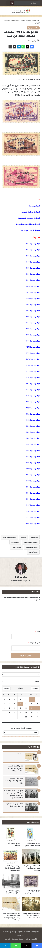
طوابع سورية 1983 (33, 420)
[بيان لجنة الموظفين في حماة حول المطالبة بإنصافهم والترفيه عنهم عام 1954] (11, 904)
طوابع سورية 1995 (33, 493)
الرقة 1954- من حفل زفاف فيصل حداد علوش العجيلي (31, 868)
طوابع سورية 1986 (33, 438)
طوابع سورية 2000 (32, 523)
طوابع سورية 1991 (33, 468)
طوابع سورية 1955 (33, 249)
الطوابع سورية (34, 206)
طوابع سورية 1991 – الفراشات (13, 844)
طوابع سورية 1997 (33, 505)
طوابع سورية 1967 (33, 323)
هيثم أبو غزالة (32, 41)
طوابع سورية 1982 (33, 414)
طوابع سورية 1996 (32, 499)
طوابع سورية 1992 (33, 474)
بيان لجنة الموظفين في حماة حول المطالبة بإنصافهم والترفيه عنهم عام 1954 (11, 916)
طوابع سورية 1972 (33, 353)
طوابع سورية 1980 (33, 402)
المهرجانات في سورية (30, 542)
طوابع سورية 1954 (33, 243)
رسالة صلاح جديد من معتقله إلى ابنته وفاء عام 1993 (14, 781)
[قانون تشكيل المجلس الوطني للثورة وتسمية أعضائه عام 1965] (31, 769)
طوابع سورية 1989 (33, 456)
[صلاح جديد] (31, 757)
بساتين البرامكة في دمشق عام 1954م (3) (13, 891)
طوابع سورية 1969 (33, 335)
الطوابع (23, 537)
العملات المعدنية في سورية (29, 218)
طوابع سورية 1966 (33, 316)
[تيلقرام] (19, 46)
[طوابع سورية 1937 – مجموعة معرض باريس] (31, 881)
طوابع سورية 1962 (33, 292)
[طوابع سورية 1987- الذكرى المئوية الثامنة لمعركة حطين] (11, 856)
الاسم (37, 631)
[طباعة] (10, 46)
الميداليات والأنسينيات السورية (28, 224)
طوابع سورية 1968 (33, 329)
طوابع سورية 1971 (33, 347)
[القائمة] (3, 12)
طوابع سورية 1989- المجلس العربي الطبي (32, 844)
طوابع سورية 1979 (33, 395)
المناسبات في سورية (9, 537)
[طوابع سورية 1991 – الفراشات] (11, 834)
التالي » (6, 688)
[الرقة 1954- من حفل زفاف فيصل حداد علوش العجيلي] (31, 856)
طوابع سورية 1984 (33, 426)
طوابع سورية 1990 (33, 462)
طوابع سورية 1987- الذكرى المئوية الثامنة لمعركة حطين (12, 868)
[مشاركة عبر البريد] (14, 46)
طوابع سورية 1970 (33, 341)
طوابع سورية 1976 (33, 377)
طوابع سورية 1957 (33, 262)
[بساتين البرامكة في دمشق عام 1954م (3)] (11, 881)
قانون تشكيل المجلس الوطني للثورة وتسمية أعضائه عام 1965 (15, 768)
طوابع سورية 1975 (33, 371)
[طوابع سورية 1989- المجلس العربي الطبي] (31, 834)
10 (20, 704)
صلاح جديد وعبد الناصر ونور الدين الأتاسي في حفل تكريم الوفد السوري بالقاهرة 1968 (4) (13, 794)
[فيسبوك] (32, 46)
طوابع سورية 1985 (33, 432)
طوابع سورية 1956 (33, 256)
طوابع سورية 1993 (33, 481)
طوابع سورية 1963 (33, 298)
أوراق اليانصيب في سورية (30, 230)
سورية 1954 (14, 542)
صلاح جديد (19, 753)
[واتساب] (23, 46)
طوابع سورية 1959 (33, 274)
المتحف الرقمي (26, 20)
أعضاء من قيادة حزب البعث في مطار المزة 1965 (14, 805)
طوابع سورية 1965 (33, 310)
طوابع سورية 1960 (33, 280)
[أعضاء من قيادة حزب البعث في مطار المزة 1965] (31, 807)
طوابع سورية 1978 (33, 389)
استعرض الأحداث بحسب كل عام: (21, 728)
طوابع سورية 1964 (33, 304)
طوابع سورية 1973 (33, 359)
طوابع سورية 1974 (33, 365)
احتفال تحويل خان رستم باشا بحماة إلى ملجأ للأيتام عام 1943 (31, 915)
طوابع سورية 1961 (33, 286)
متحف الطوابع (14, 20)
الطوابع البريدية (33, 28)
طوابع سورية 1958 (33, 268)
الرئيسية (35, 20)
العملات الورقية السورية (30, 212)
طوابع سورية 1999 (33, 517)
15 (31, 708)
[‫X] (27, 46)
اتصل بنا (7, 939)
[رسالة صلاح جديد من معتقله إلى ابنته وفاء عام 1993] (31, 781)
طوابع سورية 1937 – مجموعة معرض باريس (32, 891)
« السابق (35, 688)
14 (37, 708)
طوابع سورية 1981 (33, 408)
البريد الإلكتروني (34, 643)
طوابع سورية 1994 (33, 487)
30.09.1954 (34, 537)
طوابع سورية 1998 (33, 511)
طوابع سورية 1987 (32, 444)
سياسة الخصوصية (17, 939)
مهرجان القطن (16, 547)
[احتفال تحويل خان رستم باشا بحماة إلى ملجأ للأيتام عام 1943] (31, 904)
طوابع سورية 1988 (33, 450)
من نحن (27, 939)
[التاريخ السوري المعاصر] (21, 11)
